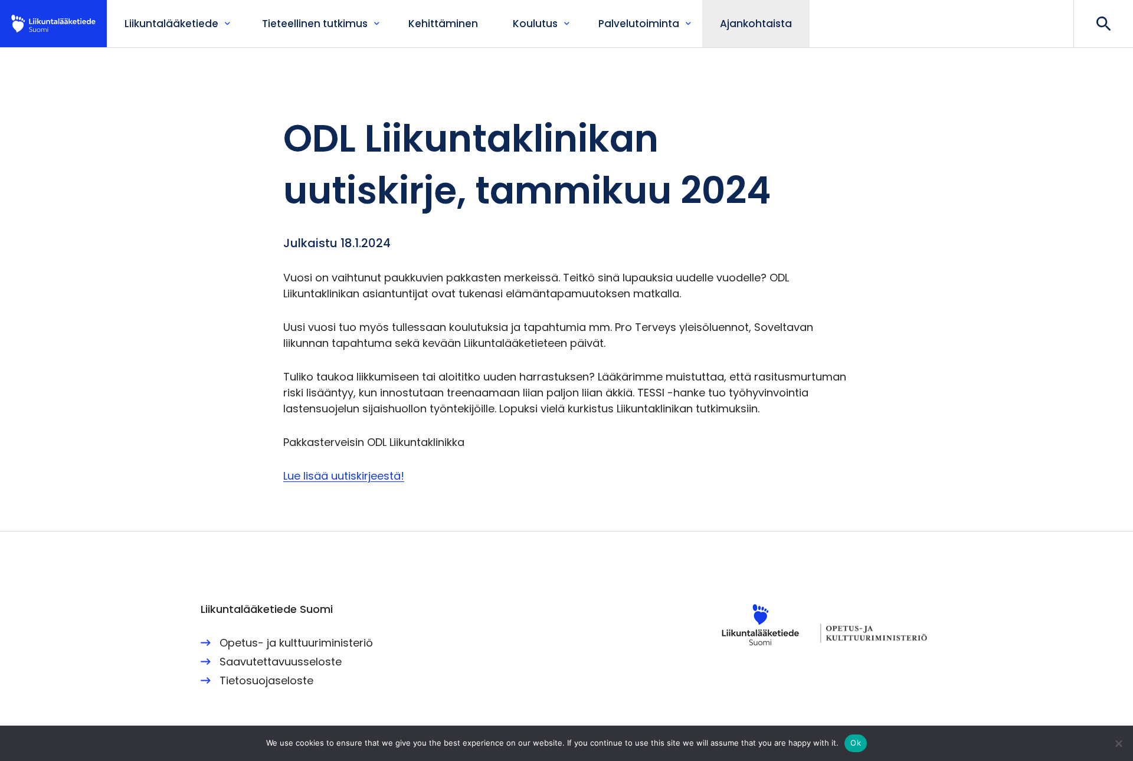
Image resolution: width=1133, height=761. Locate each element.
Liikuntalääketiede (53, 23)
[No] (1118, 743)
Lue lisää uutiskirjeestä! (343, 475)
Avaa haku (1103, 23)
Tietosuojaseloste (266, 680)
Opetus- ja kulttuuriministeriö (296, 642)
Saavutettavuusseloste (281, 661)
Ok (855, 742)
